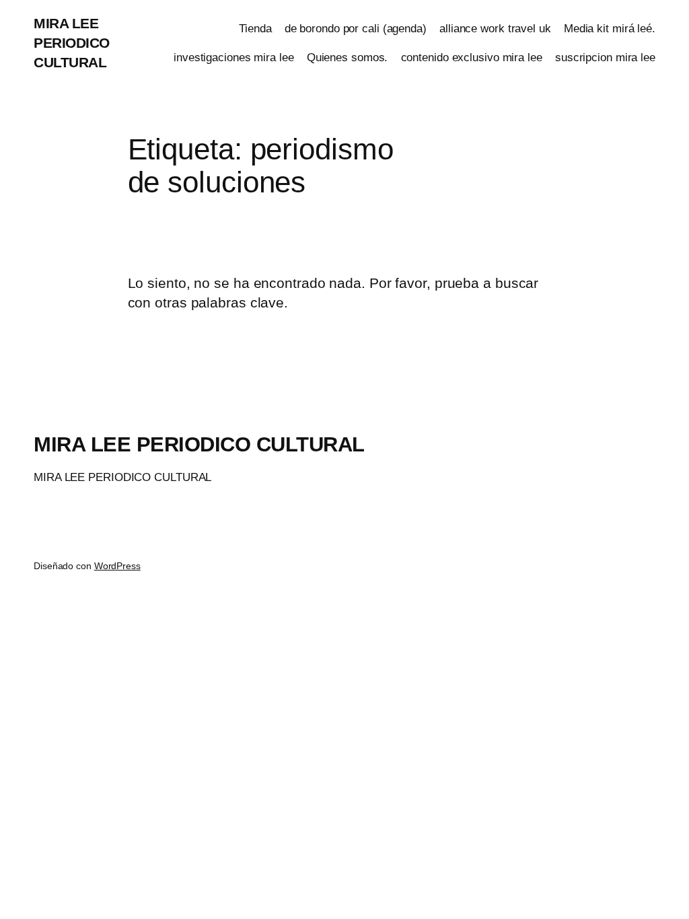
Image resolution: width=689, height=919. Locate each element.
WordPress (117, 565)
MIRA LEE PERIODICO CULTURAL (72, 42)
